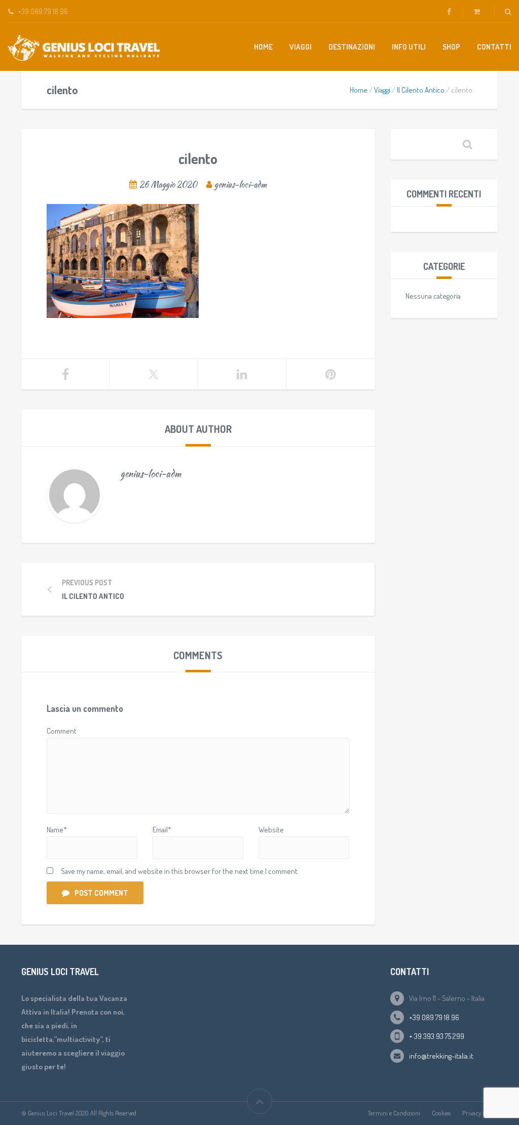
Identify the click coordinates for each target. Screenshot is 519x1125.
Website (271, 829)
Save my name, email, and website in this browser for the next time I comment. (180, 871)
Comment (62, 731)
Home (263, 47)
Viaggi (300, 47)
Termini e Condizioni (393, 1113)
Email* (162, 829)
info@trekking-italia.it (441, 1056)
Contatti (494, 47)
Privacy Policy (480, 1113)
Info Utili (409, 47)
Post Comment (101, 893)
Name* (57, 829)
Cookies (441, 1113)
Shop (451, 47)
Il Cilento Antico (420, 90)
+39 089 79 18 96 (434, 1017)
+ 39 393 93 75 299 (436, 1036)
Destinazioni (351, 47)
